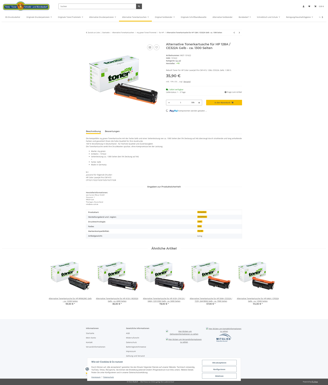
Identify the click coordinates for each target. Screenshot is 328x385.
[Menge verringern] (169, 102)
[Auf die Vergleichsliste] (150, 47)
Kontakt (89, 342)
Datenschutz (108, 377)
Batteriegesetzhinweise (136, 347)
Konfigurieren (219, 369)
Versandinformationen (95, 347)
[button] (303, 6)
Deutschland (202, 217)
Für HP (200, 231)
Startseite (90, 333)
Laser (200, 221)
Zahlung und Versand (135, 356)
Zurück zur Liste (94, 32)
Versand (187, 81)
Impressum (96, 377)
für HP (178, 60)
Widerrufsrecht (132, 338)
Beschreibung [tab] (93, 131)
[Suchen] (139, 6)
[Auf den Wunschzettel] (156, 47)
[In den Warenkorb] (88, 41)
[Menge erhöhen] (199, 102)
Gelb (199, 226)
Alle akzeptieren (219, 363)
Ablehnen (219, 376)
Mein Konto (91, 338)
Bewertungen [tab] (112, 131)
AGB (128, 333)
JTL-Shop (315, 382)
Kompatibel (202, 212)
